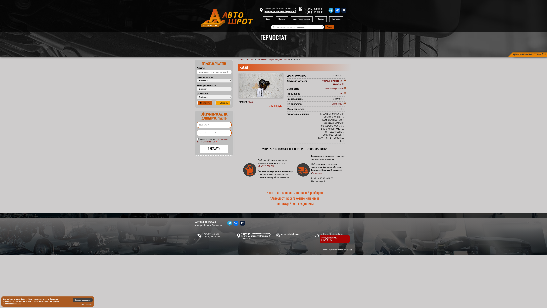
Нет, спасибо (86, 304)
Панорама (317, 173)
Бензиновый (338, 104)
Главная (241, 59)
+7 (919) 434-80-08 (313, 12)
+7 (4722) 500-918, (313, 9)
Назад (244, 67)
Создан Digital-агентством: (337, 250)
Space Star (339, 89)
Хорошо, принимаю (83, 300)
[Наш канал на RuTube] (344, 13)
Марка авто (202, 94)
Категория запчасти (206, 85)
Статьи (321, 19)
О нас (268, 19)
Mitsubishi (329, 89)
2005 (341, 94)
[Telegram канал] (331, 13)
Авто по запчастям (301, 19)
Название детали (205, 77)
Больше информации (12, 303)
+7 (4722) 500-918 (266, 166)
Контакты (336, 19)
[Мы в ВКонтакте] (337, 13)
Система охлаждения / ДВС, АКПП (273, 59)
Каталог (281, 19)
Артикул (201, 68)
